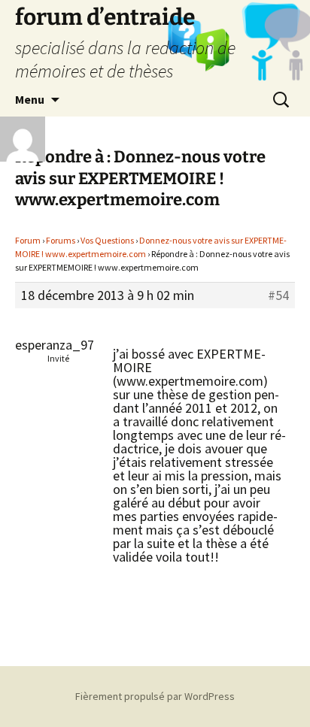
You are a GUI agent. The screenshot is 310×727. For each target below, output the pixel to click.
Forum (28, 240)
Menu (29, 99)
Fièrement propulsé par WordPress (155, 696)
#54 (278, 295)
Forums (60, 240)
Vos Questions (107, 240)
